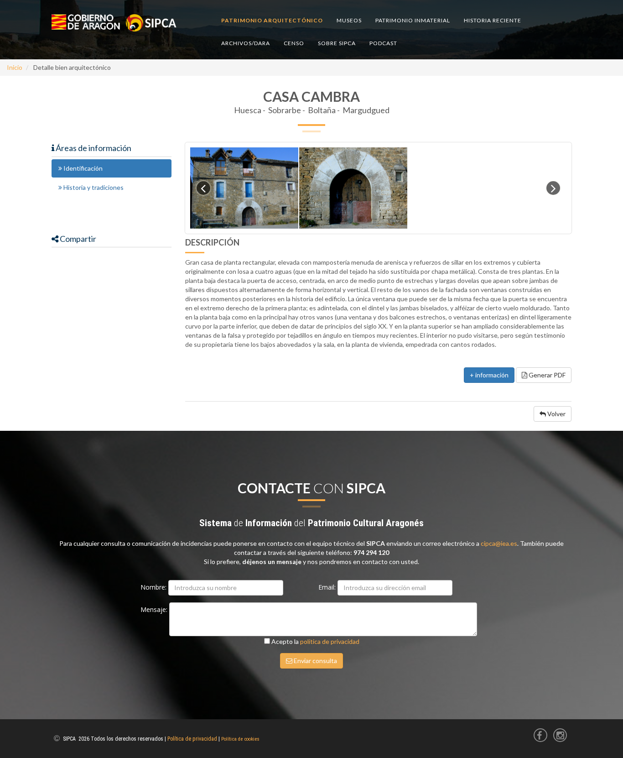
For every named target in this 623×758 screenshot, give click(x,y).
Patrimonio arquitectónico (272, 20)
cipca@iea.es (499, 543)
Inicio (14, 67)
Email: (327, 587)
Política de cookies (240, 739)
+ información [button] (489, 375)
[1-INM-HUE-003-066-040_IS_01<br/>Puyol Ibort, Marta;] (244, 188)
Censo (294, 43)
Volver (556, 414)
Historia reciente (492, 20)
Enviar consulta (314, 660)
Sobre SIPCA (337, 43)
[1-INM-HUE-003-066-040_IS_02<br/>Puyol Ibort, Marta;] (353, 188)
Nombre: (154, 587)
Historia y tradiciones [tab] (93, 187)
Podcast (383, 43)
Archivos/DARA (245, 43)
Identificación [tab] (82, 168)
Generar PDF (546, 375)
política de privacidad (329, 641)
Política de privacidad (192, 739)
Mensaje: (154, 609)
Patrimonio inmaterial (412, 20)
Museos (349, 20)
